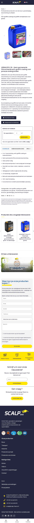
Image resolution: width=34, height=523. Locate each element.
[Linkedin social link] (12, 196)
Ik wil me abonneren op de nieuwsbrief (14, 333)
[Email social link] (8, 196)
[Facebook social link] (6, 196)
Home (2, 9)
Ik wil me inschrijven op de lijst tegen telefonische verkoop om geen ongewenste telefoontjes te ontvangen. (16, 339)
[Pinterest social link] (10, 196)
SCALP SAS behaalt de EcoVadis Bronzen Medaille (17, 268)
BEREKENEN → (25, 137)
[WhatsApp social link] (14, 196)
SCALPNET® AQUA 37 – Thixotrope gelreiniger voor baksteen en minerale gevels (25, 237)
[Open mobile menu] (2, 2)
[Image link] (4, 433)
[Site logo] (17, 2)
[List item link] (17, 442)
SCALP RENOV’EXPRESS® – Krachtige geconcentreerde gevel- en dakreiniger (9, 237)
